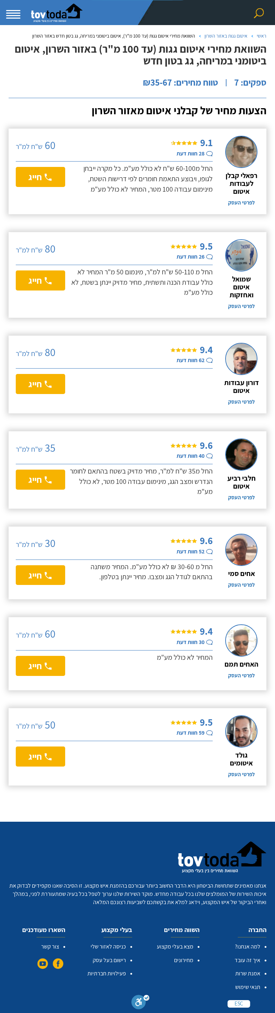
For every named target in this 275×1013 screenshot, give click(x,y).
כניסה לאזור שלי (108, 946)
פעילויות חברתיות (106, 973)
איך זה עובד (247, 960)
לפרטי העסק (241, 202)
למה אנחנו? (247, 946)
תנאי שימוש (247, 987)
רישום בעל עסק (109, 960)
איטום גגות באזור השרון (225, 36)
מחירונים (183, 960)
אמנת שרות (247, 973)
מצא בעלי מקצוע (175, 946)
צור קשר (50, 946)
